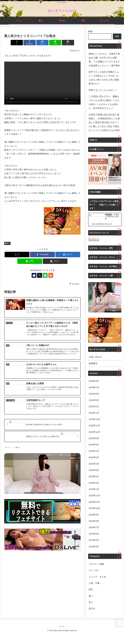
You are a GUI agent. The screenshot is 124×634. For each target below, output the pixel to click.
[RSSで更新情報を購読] (50, 275)
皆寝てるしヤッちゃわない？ (103, 90)
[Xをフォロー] (39, 275)
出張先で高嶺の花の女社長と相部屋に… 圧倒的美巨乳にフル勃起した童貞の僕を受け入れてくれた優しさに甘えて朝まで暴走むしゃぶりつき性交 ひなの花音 (104, 122)
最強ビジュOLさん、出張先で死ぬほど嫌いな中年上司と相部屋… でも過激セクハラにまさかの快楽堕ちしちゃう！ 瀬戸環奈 (104, 60)
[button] (68, 42)
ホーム (62, 626)
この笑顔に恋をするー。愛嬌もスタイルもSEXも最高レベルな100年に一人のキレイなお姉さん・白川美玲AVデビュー (104, 102)
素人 (8, 243)
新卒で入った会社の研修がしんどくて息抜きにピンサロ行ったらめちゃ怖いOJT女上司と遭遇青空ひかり (104, 78)
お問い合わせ (95, 357)
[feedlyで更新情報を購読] (45, 275)
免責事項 (93, 363)
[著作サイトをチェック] (34, 275)
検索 (90, 31)
